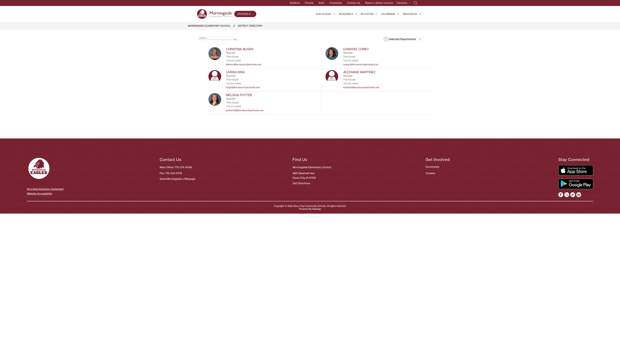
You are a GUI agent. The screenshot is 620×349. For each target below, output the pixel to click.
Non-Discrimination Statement (45, 189)
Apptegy (316, 208)
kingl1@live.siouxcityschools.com (243, 87)
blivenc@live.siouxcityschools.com (243, 64)
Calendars (388, 14)
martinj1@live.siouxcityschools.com (361, 87)
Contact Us (353, 2)
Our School (324, 14)
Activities (367, 14)
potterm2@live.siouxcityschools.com (245, 110)
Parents (309, 2)
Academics (346, 14)
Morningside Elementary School (209, 25)
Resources (410, 14)
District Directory (250, 25)
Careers (430, 173)
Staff (321, 2)
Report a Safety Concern (379, 2)
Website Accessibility (39, 193)
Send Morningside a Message (177, 178)
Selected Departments (400, 39)
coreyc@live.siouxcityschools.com (360, 64)
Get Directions (301, 183)
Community (335, 2)
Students (295, 2)
